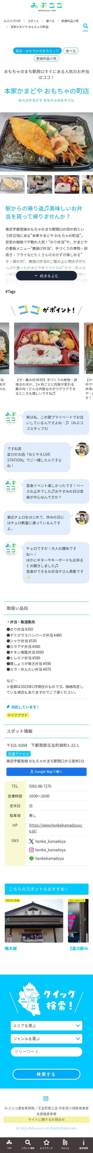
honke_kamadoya (50, 841)
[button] (87, 139)
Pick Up (65, 1148)
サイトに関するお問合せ (46, 1119)
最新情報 (83, 1148)
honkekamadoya (49, 858)
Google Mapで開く (49, 771)
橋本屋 (11, 948)
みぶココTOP (12, 21)
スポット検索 (27, 1148)
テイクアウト (18, 715)
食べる (50, 21)
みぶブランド (46, 1148)
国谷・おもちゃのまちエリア (37, 50)
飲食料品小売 (70, 21)
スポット (33, 21)
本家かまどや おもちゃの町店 (29, 27)
